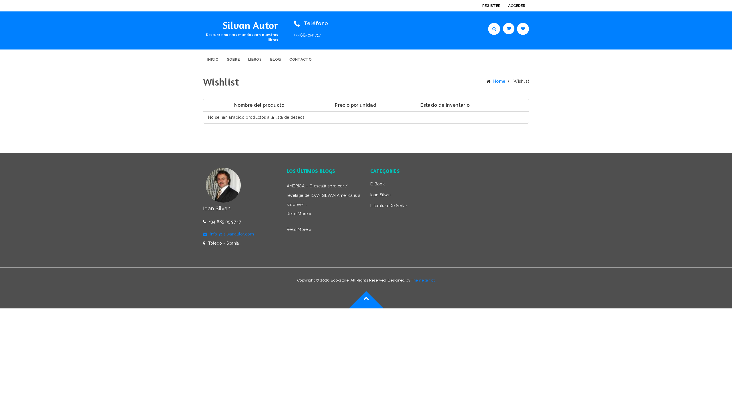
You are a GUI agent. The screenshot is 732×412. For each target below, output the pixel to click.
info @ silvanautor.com (232, 234)
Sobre (233, 59)
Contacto (300, 59)
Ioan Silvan (380, 195)
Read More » (299, 213)
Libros (255, 59)
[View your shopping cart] (509, 28)
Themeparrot (423, 280)
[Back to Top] (366, 308)
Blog (275, 59)
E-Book (377, 184)
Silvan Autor (250, 25)
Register (491, 5)
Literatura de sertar (388, 205)
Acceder (516, 5)
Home (499, 81)
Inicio (212, 59)
